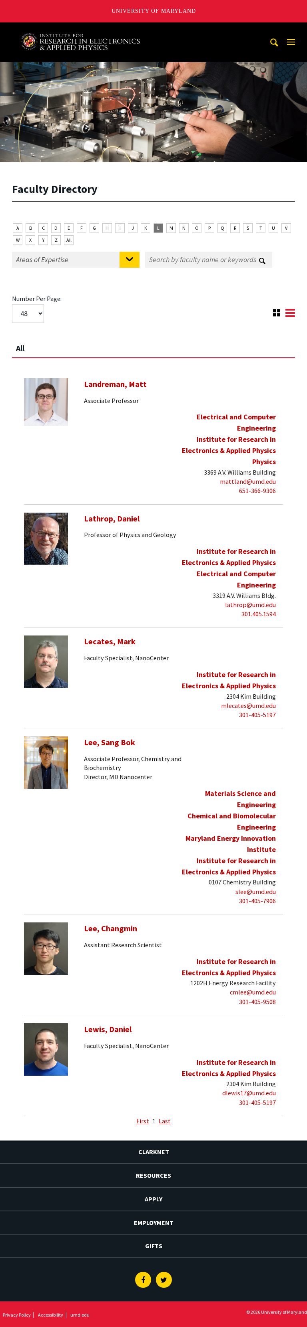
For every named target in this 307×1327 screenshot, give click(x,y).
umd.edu (80, 1315)
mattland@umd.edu (248, 481)
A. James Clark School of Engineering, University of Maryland (80, 29)
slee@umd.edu (255, 892)
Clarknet (153, 1152)
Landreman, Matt (115, 384)
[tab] (153, 344)
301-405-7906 (257, 901)
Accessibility (50, 1315)
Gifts (153, 1246)
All (69, 240)
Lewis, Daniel (108, 1029)
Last (165, 1121)
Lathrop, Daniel (112, 518)
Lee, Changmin (110, 928)
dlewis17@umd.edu (249, 1093)
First (142, 1121)
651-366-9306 (257, 491)
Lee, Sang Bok (109, 742)
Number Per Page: (37, 299)
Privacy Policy (17, 1315)
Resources (153, 1175)
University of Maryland (154, 11)
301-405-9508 (257, 1002)
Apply (153, 1199)
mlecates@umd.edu (248, 706)
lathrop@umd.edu (250, 605)
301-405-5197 (257, 715)
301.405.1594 (258, 614)
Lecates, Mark (110, 641)
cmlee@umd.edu (253, 992)
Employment (153, 1223)
